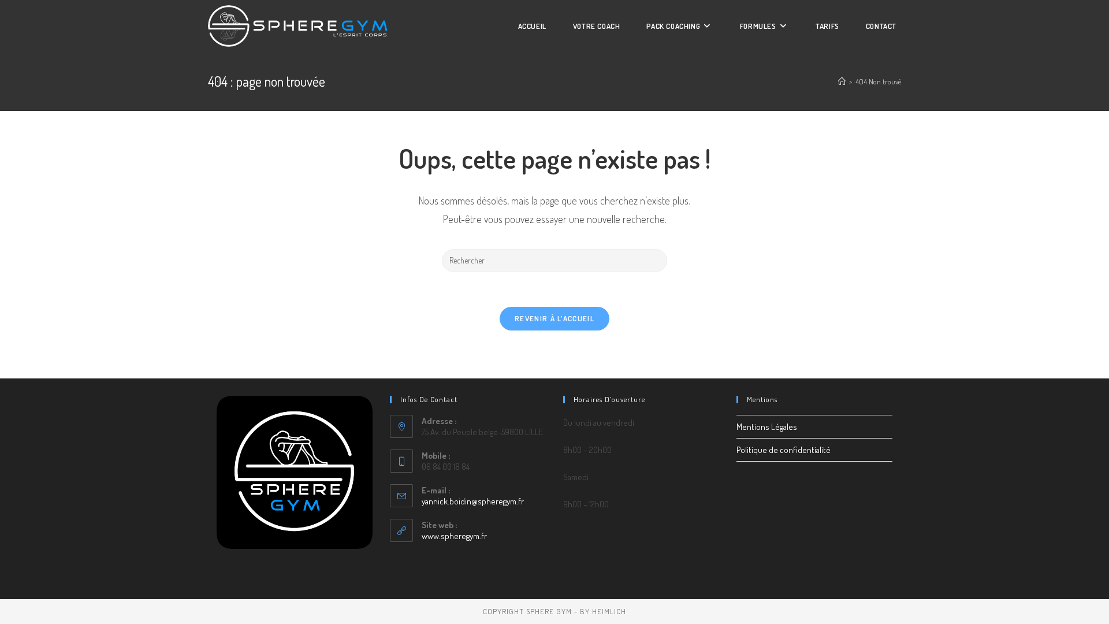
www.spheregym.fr (454, 535)
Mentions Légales (766, 426)
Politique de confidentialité (783, 449)
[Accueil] (842, 81)
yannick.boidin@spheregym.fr (473, 501)
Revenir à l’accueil (554, 318)
